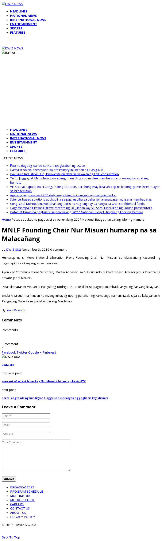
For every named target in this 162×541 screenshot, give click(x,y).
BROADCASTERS (22, 487)
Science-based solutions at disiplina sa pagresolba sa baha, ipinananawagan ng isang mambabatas (81, 199)
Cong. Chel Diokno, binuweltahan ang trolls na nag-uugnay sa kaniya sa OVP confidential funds (77, 203)
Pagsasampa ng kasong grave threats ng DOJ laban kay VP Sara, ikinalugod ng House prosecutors (81, 208)
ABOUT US (18, 512)
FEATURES (18, 32)
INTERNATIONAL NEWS (28, 20)
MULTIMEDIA (20, 495)
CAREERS (17, 504)
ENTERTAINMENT (23, 24)
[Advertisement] (81, 94)
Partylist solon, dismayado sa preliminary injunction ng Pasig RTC (57, 170)
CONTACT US (20, 508)
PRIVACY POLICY (22, 517)
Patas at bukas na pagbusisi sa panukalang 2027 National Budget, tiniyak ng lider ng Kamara (76, 212)
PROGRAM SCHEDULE (26, 491)
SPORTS (16, 28)
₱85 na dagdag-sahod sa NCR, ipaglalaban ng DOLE (47, 165)
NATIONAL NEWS (23, 15)
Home (6, 219)
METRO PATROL (22, 500)
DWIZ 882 (13, 249)
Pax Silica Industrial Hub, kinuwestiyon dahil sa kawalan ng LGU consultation (64, 174)
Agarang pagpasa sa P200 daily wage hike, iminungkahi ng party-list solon (63, 195)
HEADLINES (18, 11)
